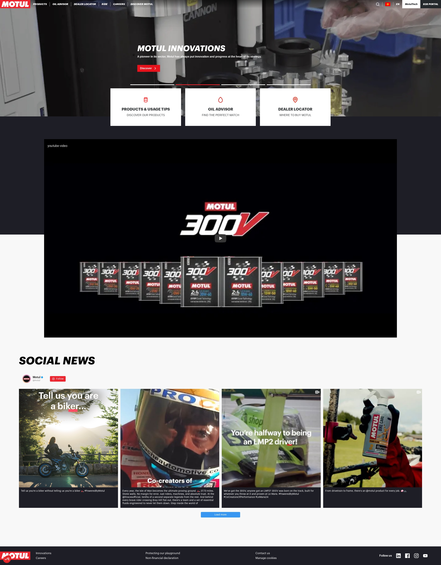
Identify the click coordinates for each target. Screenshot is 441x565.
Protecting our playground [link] (163, 553)
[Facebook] (407, 555)
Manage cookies (266, 558)
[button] (7, 559)
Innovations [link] (43, 553)
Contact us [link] (262, 553)
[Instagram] (416, 555)
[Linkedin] (398, 555)
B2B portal (430, 4)
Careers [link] (41, 558)
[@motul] (26, 378)
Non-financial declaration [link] (162, 558)
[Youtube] (425, 555)
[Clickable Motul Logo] (15, 4)
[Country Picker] (387, 4)
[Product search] (377, 4)
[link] (104, 4)
